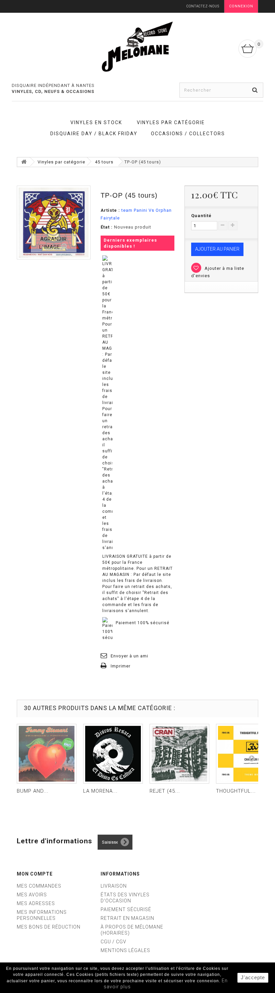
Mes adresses (36, 903)
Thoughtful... (236, 791)
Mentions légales (125, 950)
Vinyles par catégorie (171, 122)
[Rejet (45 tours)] (179, 754)
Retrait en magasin (127, 918)
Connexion (241, 6)
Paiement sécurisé (126, 909)
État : (107, 227)
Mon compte (35, 874)
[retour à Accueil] (23, 162)
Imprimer (120, 665)
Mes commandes (39, 886)
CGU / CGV (113, 941)
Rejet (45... (165, 791)
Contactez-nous (202, 6)
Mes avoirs (32, 894)
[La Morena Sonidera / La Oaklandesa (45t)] (113, 754)
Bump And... (33, 791)
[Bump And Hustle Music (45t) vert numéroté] (46, 754)
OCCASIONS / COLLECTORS (188, 133)
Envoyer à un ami (129, 655)
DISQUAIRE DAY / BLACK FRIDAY (94, 133)
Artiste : (110, 210)
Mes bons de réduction (48, 927)
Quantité (201, 215)
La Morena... (100, 791)
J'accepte (253, 977)
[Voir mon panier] (247, 49)
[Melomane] (137, 46)
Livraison (114, 886)
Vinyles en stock (96, 122)
